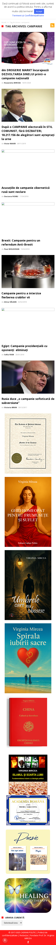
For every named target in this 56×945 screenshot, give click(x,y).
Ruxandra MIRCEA (12, 83)
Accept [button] (39, 11)
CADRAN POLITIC (28, 932)
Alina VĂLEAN (10, 302)
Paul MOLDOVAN (11, 249)
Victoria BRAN (10, 407)
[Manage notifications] (4, 940)
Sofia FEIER (9, 354)
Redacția (24, 935)
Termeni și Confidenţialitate (28, 15)
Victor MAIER (10, 143)
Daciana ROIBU (11, 196)
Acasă (4, 22)
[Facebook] (28, 942)
